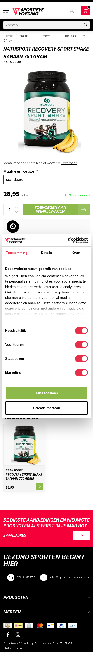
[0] (85, 10)
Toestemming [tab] (16, 253)
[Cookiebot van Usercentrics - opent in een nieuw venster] (68, 240)
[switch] (81, 344)
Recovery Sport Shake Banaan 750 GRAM (24, 476)
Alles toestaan (46, 393)
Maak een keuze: (20, 171)
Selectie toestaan (46, 408)
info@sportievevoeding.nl (69, 577)
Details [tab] (46, 253)
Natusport (13, 62)
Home (8, 35)
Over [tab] (76, 253)
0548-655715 (26, 577)
